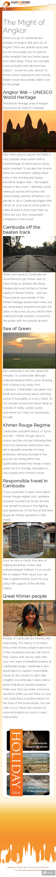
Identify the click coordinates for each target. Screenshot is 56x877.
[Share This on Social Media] (4, 8)
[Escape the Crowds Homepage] (7, 5)
